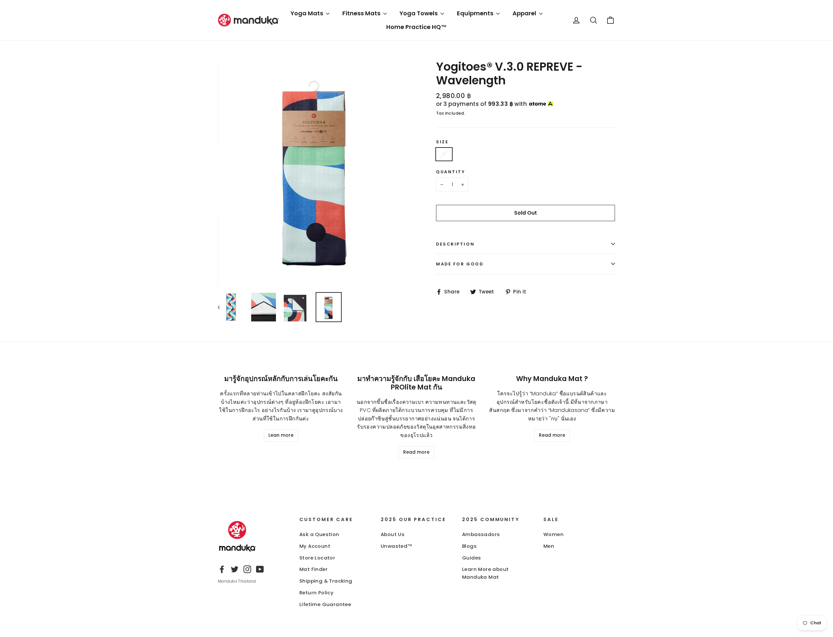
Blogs (469, 546)
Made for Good (459, 264)
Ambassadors (481, 534)
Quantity (450, 171)
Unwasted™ (397, 546)
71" (444, 154)
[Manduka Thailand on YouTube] (260, 569)
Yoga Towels (419, 13)
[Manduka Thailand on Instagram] (247, 569)
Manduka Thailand (237, 581)
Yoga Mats (307, 13)
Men (548, 546)
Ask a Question (319, 534)
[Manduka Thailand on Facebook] (222, 569)
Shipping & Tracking (325, 580)
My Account (314, 546)
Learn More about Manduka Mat (485, 573)
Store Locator (317, 557)
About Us (392, 534)
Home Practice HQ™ (416, 27)
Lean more (281, 435)
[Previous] (222, 307)
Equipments (476, 13)
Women (553, 534)
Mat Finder (313, 569)
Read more (416, 452)
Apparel (525, 13)
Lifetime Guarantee (325, 604)
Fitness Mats (362, 13)
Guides (471, 557)
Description (455, 244)
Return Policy (316, 592)
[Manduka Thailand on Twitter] (235, 569)
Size (442, 141)
